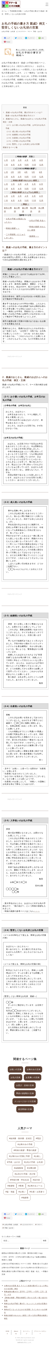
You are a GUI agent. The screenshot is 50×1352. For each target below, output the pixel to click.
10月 (26, 164)
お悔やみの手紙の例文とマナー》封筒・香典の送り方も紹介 (25, 1264)
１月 (6, 160)
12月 (41, 164)
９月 (20, 164)
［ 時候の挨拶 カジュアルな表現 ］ (25, 192)
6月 (40, 172)
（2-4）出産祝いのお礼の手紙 (18, 138)
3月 (19, 172)
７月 (6, 164)
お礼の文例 (15, 1077)
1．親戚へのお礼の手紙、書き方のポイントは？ (23, 112)
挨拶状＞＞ (34, 236)
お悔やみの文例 (33, 1069)
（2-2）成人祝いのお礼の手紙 (18, 131)
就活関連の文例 (25, 1109)
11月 (34, 164)
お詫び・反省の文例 (25, 1085)
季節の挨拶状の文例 (25, 1093)
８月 (13, 164)
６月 (41, 160)
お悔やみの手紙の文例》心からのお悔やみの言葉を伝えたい (25, 1267)
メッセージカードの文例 (25, 1101)
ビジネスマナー (21, 31)
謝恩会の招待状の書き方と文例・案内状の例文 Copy (22, 1253)
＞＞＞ (37, 911)
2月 (12, 172)
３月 (20, 160)
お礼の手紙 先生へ (37, 220)
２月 (13, 160)
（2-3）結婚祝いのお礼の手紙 (18, 134)
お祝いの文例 (15, 1069)
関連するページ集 (10, 147)
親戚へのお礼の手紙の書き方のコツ (20, 115)
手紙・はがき (37, 31)
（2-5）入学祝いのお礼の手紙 (18, 141)
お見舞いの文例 (32, 1077)
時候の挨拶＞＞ (13, 228)
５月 (34, 160)
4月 (26, 172)
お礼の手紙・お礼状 (8, 31)
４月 (26, 160)
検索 (44, 1240)
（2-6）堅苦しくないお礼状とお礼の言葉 (23, 144)
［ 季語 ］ (25, 204)
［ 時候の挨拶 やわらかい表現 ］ (25, 180)
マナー (30, 31)
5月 (33, 172)
